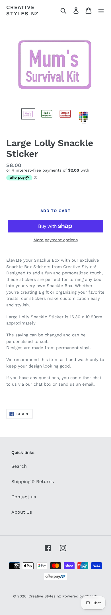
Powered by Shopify (80, 596)
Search (19, 466)
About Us (21, 512)
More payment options (56, 240)
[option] (28, 114)
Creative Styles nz (22, 10)
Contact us (23, 496)
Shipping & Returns (32, 481)
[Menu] (101, 10)
